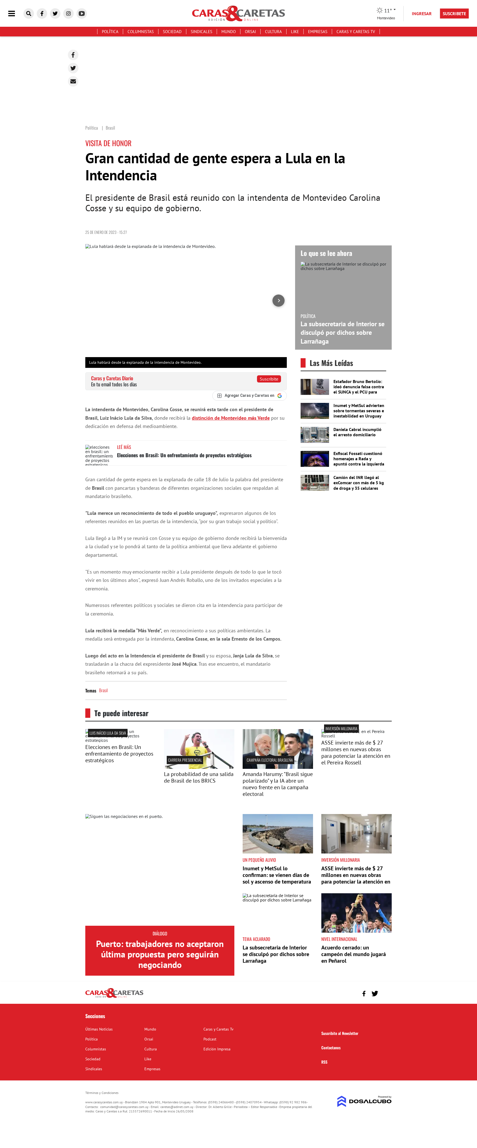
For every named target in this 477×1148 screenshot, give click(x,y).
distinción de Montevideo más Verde (231, 418)
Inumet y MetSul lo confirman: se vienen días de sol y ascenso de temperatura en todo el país (277, 878)
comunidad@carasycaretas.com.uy (124, 1107)
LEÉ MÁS (124, 447)
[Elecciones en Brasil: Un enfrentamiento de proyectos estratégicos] (99, 455)
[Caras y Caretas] (114, 997)
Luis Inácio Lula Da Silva (107, 733)
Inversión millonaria (341, 728)
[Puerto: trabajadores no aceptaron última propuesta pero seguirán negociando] (159, 870)
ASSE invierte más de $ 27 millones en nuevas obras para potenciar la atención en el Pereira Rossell (355, 752)
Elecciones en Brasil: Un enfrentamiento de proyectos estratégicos (184, 455)
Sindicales (201, 32)
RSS (324, 1062)
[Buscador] (28, 13)
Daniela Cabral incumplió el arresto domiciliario (357, 432)
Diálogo (160, 933)
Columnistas (141, 32)
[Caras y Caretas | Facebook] (42, 13)
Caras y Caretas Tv (355, 32)
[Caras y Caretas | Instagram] (68, 13)
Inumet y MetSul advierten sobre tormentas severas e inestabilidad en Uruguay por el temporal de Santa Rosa (358, 416)
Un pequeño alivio (259, 860)
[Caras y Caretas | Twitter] (55, 13)
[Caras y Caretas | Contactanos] (385, 992)
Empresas (317, 32)
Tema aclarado (256, 939)
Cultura (273, 32)
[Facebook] (73, 55)
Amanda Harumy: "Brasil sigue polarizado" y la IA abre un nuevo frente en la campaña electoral (278, 784)
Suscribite (269, 379)
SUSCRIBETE (454, 13)
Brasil (103, 690)
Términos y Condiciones (101, 1093)
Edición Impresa (216, 1049)
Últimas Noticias (99, 1029)
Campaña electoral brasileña (270, 760)
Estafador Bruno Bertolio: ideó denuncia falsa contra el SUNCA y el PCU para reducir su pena (358, 389)
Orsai (250, 32)
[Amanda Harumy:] (278, 767)
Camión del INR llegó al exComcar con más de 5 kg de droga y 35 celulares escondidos (358, 485)
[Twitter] (73, 68)
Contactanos (331, 1047)
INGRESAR (422, 13)
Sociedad (172, 32)
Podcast (209, 1039)
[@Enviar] (73, 81)
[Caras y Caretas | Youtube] (81, 13)
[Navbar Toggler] (15, 14)
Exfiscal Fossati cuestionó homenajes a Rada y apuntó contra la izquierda (358, 459)
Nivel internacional (339, 939)
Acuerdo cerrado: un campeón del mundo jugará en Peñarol (353, 954)
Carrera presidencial (185, 760)
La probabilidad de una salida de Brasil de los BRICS (199, 777)
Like (295, 32)
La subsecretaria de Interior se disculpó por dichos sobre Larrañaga (343, 332)
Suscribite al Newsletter (339, 1033)
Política (110, 32)
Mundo (228, 32)
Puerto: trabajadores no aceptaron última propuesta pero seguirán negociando (160, 954)
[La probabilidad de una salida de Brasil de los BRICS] (199, 767)
